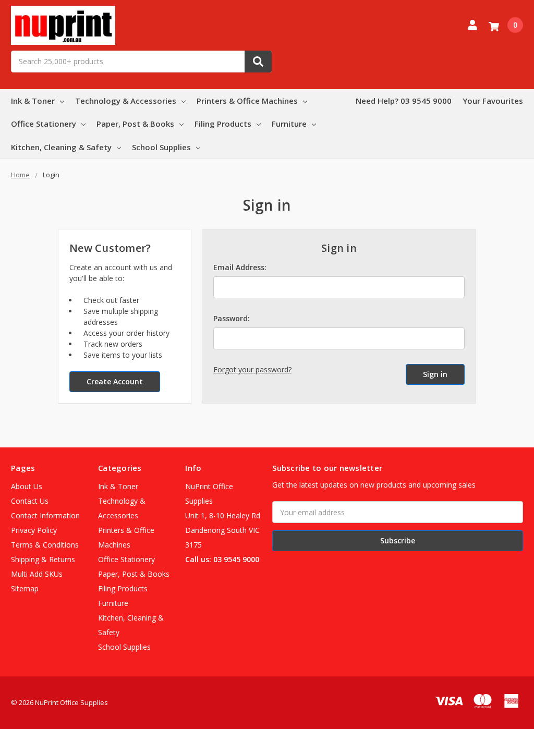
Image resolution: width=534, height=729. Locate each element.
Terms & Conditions (45, 545)
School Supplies (161, 147)
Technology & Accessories (125, 100)
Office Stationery (43, 123)
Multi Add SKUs (37, 574)
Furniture (289, 123)
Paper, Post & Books (135, 123)
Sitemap (25, 588)
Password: (231, 318)
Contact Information (45, 515)
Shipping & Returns (43, 559)
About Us (26, 486)
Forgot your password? (252, 369)
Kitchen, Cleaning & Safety (61, 147)
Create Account (115, 381)
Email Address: (239, 267)
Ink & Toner (33, 100)
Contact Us (29, 501)
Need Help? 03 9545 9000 (404, 100)
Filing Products (223, 123)
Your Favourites (493, 100)
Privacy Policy (34, 530)
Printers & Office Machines (247, 100)
